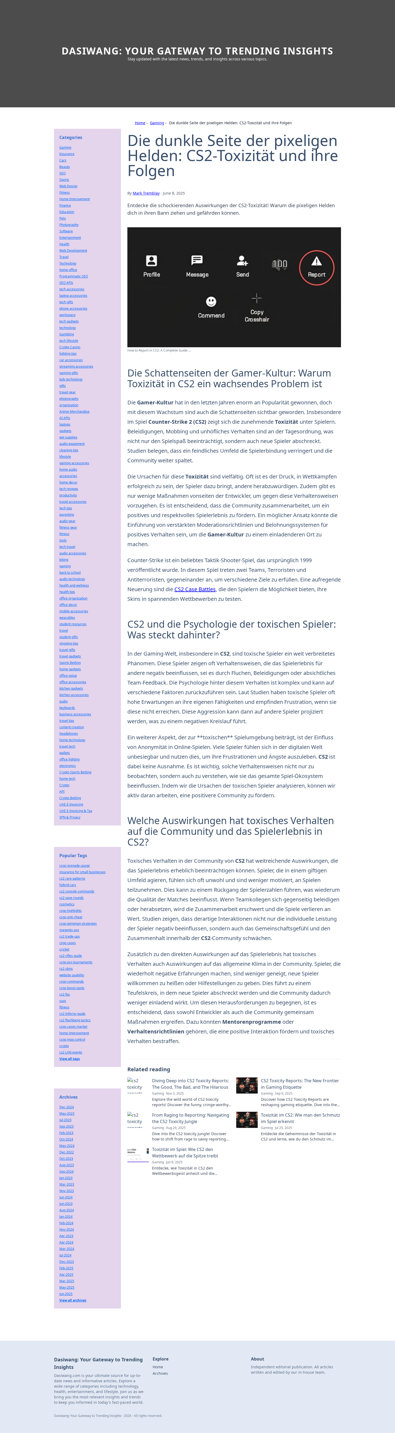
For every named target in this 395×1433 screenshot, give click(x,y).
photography (68, 398)
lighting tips (68, 353)
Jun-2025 (66, 1294)
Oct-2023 (66, 1158)
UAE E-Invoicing (71, 804)
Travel (64, 257)
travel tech (67, 746)
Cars (62, 160)
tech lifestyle (68, 340)
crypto (64, 1046)
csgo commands (71, 981)
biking (63, 559)
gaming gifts (68, 373)
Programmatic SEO (73, 276)
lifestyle (65, 456)
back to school (70, 572)
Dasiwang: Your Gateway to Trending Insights (197, 50)
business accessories (75, 714)
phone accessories (73, 308)
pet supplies (68, 437)
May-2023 (66, 1113)
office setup (68, 675)
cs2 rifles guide (70, 955)
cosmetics (66, 904)
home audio (68, 469)
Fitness (64, 192)
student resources (73, 624)
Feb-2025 (66, 1268)
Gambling (66, 334)
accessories (68, 476)
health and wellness (74, 585)
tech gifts (66, 302)
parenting (66, 514)
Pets (62, 218)
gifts (62, 385)
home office (68, 270)
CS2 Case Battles (195, 589)
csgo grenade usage (74, 865)
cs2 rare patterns (72, 878)
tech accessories (71, 289)
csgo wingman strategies (78, 923)
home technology (72, 740)
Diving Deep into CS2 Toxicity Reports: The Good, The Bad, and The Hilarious (190, 1084)
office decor (68, 604)
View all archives (72, 1300)
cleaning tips (68, 450)
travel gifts (67, 650)
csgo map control (72, 1039)
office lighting (69, 759)
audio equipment (72, 443)
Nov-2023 (66, 1191)
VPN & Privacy (69, 817)
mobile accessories (73, 611)
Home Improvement (74, 199)
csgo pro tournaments (75, 962)
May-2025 (66, 1287)
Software (66, 231)
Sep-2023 (66, 1126)
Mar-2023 (66, 1184)
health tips (67, 592)
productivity (68, 495)
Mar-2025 (66, 1281)
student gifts (68, 637)
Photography (68, 224)
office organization (73, 598)
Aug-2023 (66, 1165)
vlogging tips (68, 643)
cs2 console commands (76, 891)
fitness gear (68, 527)
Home (140, 122)
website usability (71, 975)
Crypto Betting (70, 798)
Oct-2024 (66, 1139)
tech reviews (68, 489)
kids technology (70, 379)
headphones (68, 733)
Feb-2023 (66, 1133)
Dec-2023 (66, 1261)
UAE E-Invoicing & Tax (75, 811)
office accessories (72, 682)
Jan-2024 (66, 1216)
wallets (64, 753)
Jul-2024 (65, 1255)
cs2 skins (66, 968)
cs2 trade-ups (69, 936)
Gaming (157, 122)
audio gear (67, 521)
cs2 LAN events (70, 1052)
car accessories (71, 360)
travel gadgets (70, 656)
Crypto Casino (69, 347)
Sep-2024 (66, 1171)
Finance (65, 205)
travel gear (67, 392)
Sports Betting (70, 662)
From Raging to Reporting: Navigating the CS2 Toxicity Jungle (190, 1118)
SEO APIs (66, 282)
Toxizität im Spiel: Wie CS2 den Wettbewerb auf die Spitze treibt (185, 1152)
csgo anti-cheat (70, 917)
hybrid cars (67, 885)
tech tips (65, 508)
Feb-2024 (66, 1223)
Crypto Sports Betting (75, 772)
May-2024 (66, 1145)
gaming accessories (74, 463)
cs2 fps (64, 994)
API (61, 791)
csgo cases (67, 943)
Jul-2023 (65, 1120)
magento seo (69, 930)
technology (67, 328)
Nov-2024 (66, 1229)
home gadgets (70, 669)
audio (63, 701)
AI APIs (64, 418)
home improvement (74, 1033)
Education (66, 212)
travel (63, 630)
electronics (67, 765)
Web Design (68, 186)
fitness (64, 534)
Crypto (64, 785)
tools (63, 540)
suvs (62, 1001)
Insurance (66, 154)
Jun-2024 (66, 1197)
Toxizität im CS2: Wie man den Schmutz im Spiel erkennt (300, 1118)
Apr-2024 (66, 1242)
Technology (67, 263)
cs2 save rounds (71, 897)
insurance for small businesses (82, 872)
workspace (67, 315)
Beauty (64, 166)
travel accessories (73, 501)
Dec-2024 (66, 1107)
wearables (67, 617)
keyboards (67, 707)
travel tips (66, 720)
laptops (64, 424)
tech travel (67, 546)
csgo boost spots (71, 988)
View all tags (69, 1059)
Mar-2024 (66, 1248)
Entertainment (70, 237)
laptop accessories (73, 295)
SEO (62, 173)
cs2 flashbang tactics (75, 1020)
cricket (64, 949)
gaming (65, 566)
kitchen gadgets (71, 688)
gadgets (65, 431)
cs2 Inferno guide (72, 1013)
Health (64, 244)
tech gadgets (69, 321)
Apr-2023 (66, 1236)
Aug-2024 (66, 1210)
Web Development (73, 250)
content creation (71, 727)
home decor (68, 482)
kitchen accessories (74, 695)
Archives (160, 1373)
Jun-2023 (66, 1203)
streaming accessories (76, 366)
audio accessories (72, 553)
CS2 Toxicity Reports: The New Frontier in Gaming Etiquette (300, 1084)
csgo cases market (73, 1026)
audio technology (72, 579)
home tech (67, 778)
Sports (64, 179)
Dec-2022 (66, 1152)
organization (68, 405)
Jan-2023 (66, 1178)
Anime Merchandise (74, 411)
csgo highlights (70, 910)
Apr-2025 (66, 1274)
